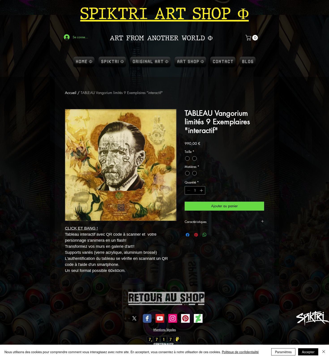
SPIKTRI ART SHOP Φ (164, 14)
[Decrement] (188, 190)
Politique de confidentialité (240, 352)
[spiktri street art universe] (185, 318)
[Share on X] (213, 234)
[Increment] (202, 190)
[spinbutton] (195, 190)
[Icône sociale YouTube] (160, 318)
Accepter (308, 352)
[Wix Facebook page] (147, 318)
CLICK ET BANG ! (81, 228)
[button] (252, 38)
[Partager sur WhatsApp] (204, 234)
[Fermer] (323, 351)
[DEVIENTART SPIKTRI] (198, 318)
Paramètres (283, 352)
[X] (134, 318)
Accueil (70, 92)
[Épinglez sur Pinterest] (196, 234)
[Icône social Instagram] (172, 318)
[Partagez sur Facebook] (187, 234)
